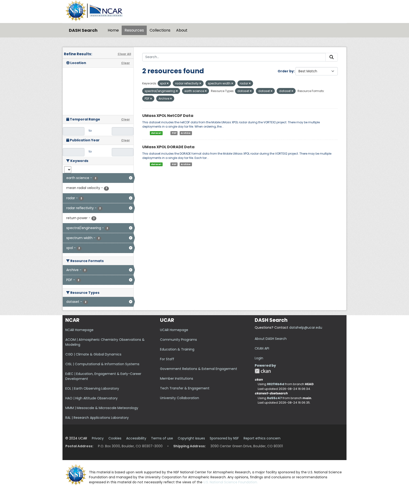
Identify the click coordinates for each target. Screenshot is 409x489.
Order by (286, 71)
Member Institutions (176, 378)
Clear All (124, 54)
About (181, 30)
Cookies (114, 438)
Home (113, 30)
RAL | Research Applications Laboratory (97, 417)
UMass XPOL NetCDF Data (167, 115)
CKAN (263, 371)
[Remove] (168, 83)
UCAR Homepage (174, 330)
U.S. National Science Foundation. (230, 482)
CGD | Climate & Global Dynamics (93, 354)
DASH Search (83, 30)
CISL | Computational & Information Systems (102, 364)
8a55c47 (274, 398)
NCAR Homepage (79, 330)
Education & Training (177, 349)
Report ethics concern (262, 438)
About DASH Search (271, 338)
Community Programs (178, 339)
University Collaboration (179, 398)
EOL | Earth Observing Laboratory (92, 388)
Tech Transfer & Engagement (184, 388)
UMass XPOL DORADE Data (168, 147)
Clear (125, 63)
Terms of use (162, 438)
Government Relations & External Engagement (198, 368)
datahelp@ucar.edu (305, 327)
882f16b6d (275, 384)
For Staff (167, 359)
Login (259, 358)
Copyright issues (191, 438)
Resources (134, 30)
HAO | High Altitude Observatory (91, 398)
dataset (156, 133)
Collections (160, 30)
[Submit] (331, 57)
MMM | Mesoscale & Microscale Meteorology (101, 408)
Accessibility (136, 438)
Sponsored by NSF (224, 438)
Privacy (98, 438)
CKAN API (262, 348)
